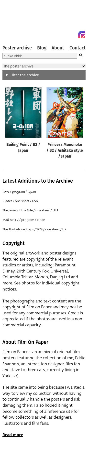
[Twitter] (64, 34)
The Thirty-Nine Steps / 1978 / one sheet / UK (34, 229)
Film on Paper (13, 20)
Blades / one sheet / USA (20, 201)
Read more (12, 435)
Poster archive (17, 48)
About (58, 48)
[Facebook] (72, 34)
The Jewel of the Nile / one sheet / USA (30, 210)
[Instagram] (81, 34)
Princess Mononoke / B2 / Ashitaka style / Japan (64, 151)
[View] (23, 113)
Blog (41, 48)
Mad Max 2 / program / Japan (23, 219)
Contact (77, 48)
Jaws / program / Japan (19, 191)
